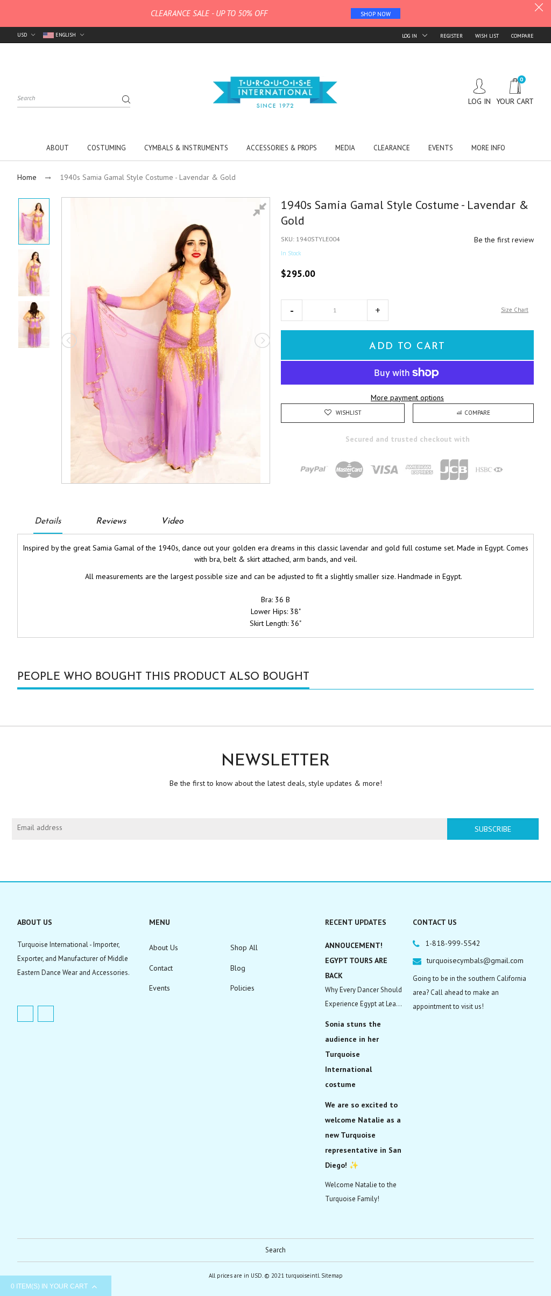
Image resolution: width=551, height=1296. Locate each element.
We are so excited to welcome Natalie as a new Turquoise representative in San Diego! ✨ (363, 1135)
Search (275, 1250)
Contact (161, 968)
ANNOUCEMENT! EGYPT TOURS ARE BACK (356, 960)
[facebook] (25, 1014)
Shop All (244, 947)
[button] (291, 310)
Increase (377, 310)
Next (261, 340)
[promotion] (539, 9)
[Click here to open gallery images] (261, 211)
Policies (242, 988)
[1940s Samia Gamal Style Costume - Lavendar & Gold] (34, 221)
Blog (237, 968)
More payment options (407, 397)
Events (159, 988)
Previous (70, 340)
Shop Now (376, 14)
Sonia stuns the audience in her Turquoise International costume (353, 1054)
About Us (163, 947)
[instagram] (46, 1014)
